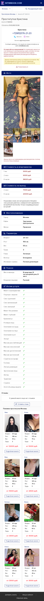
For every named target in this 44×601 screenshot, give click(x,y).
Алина (26, 412)
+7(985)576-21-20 (22, 33)
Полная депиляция (30, 262)
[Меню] (41, 3)
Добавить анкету (11, 595)
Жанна (26, 502)
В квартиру (27, 272)
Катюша (7, 502)
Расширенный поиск (35, 9)
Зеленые (26, 254)
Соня (25, 457)
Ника (6, 412)
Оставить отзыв (23, 404)
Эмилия (26, 547)
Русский (26, 280)
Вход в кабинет (28, 595)
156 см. (26, 242)
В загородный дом (30, 273)
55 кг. (25, 246)
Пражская (27, 227)
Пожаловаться (23, 67)
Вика (6, 457)
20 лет (25, 238)
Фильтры (5, 9)
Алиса (6, 547)
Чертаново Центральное (28, 222)
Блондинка (27, 258)
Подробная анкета (12, 451)
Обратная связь (22, 598)
